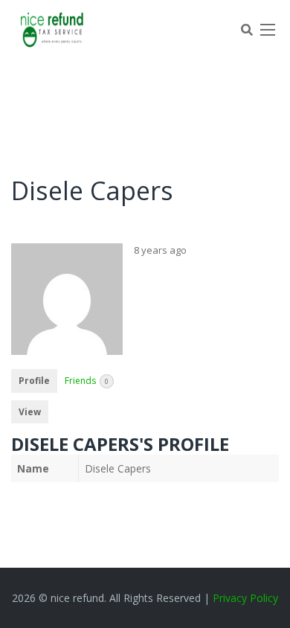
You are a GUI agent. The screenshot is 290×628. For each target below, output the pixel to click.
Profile (34, 380)
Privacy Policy (245, 598)
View (30, 412)
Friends (87, 380)
